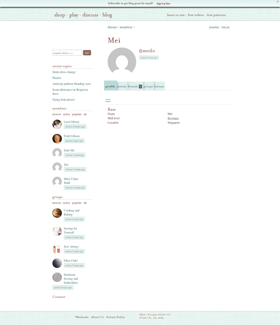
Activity (121, 86)
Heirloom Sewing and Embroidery (71, 278)
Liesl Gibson (71, 122)
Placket (56, 78)
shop (59, 15)
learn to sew (176, 15)
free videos (196, 15)
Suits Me (69, 150)
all (85, 114)
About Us (97, 317)
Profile (110, 86)
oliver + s (71, 32)
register (214, 27)
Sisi (66, 164)
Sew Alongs (71, 246)
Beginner (173, 118)
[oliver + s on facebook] (67, 302)
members (126, 27)
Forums (159, 86)
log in (226, 27)
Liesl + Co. (134, 316)
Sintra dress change (64, 72)
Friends (134, 86)
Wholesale (82, 317)
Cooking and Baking (71, 212)
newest (56, 114)
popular (76, 114)
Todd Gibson (72, 136)
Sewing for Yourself (70, 230)
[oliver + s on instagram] (80, 302)
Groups (57, 197)
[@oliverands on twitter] (74, 302)
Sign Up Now (163, 3)
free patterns (216, 15)
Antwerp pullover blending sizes (71, 84)
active (66, 114)
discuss (90, 15)
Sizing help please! (63, 99)
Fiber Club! (71, 260)
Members (59, 108)
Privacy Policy (115, 317)
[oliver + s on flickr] (61, 302)
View (108, 99)
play (73, 15)
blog (107, 15)
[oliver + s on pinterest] (54, 302)
